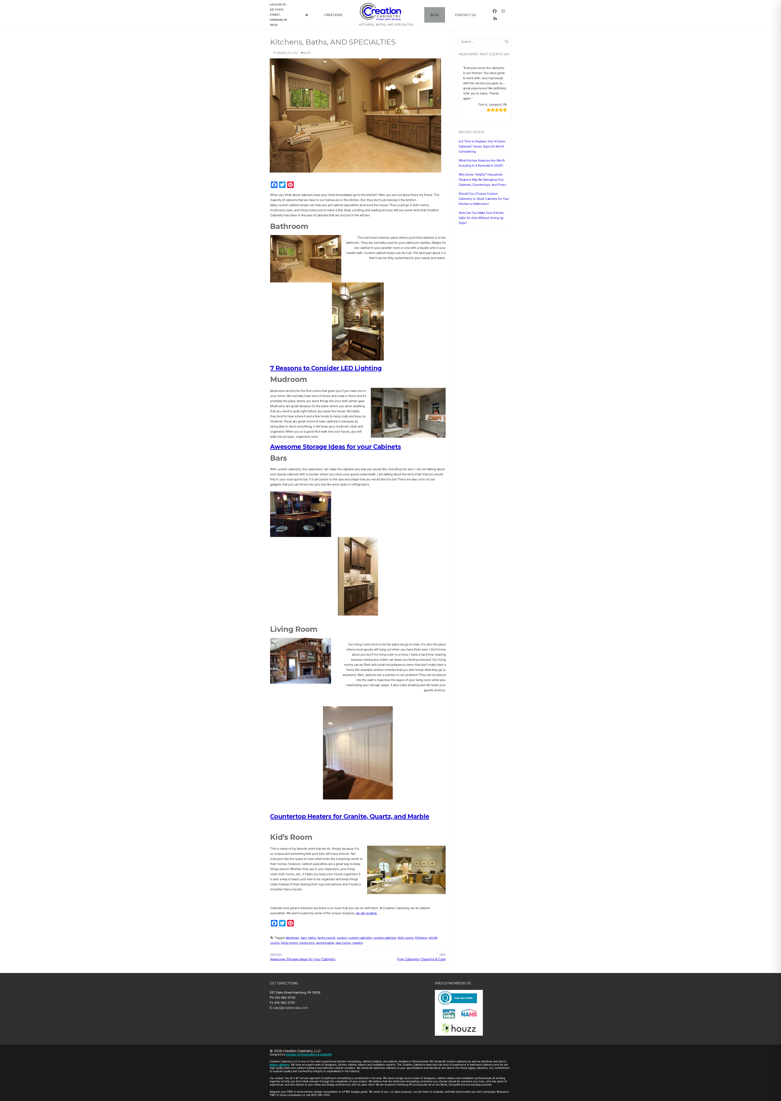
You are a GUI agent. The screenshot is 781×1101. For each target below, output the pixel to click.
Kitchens (421, 938)
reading (357, 943)
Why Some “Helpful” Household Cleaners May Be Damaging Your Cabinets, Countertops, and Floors (482, 180)
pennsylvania (325, 943)
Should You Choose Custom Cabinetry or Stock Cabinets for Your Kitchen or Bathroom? (484, 199)
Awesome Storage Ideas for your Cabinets (335, 446)
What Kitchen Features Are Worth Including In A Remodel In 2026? (482, 163)
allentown (292, 938)
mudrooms (306, 943)
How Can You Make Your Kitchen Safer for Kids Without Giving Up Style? (481, 218)
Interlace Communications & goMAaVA (309, 1054)
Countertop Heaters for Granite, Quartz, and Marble (349, 816)
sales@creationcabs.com (290, 1008)
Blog (307, 52)
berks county (326, 938)
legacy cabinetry (279, 1064)
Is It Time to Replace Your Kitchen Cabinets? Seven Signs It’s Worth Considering (482, 146)
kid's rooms (406, 938)
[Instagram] (503, 11)
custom (342, 938)
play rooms (343, 943)
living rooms (289, 943)
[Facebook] (494, 11)
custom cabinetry (360, 938)
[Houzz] (495, 18)
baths (312, 938)
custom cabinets (385, 938)
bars (304, 938)
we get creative (366, 913)
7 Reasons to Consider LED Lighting (326, 368)
